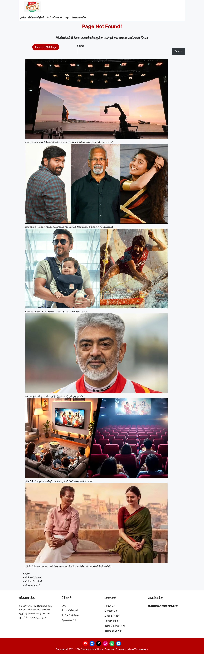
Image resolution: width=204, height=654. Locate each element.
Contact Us (111, 610)
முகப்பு (23, 17)
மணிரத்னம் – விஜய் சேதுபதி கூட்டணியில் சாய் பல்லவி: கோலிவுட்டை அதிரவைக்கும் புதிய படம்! (69, 226)
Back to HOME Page (45, 47)
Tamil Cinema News (115, 625)
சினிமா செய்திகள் (36, 17)
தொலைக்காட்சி (79, 17)
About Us (110, 605)
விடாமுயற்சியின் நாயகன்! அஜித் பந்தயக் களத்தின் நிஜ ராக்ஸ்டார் (55, 396)
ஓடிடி (68, 17)
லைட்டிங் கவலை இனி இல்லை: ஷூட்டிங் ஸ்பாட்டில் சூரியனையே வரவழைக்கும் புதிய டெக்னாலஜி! (69, 141)
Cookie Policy (112, 615)
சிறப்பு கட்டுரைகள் (55, 17)
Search (80, 45)
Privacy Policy (112, 620)
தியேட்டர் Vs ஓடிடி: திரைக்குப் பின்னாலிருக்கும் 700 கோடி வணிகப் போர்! (58, 481)
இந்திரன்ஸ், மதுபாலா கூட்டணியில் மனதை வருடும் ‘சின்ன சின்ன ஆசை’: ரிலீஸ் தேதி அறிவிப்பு (68, 566)
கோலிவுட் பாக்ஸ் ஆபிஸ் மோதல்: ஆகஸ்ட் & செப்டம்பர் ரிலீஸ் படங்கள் (56, 311)
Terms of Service (114, 630)
